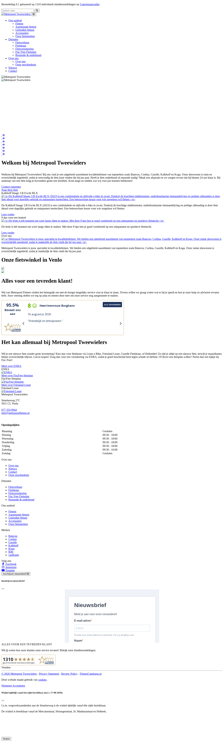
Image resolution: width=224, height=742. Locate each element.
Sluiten (6, 738)
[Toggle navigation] (33, 14)
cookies (42, 679)
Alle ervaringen (112, 304)
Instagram (10, 567)
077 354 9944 (9, 409)
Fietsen (19, 23)
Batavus (12, 536)
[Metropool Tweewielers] (16, 14)
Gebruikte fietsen (24, 29)
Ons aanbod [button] (15, 20)
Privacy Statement (49, 673)
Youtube (10, 570)
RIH (10, 551)
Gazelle (12, 542)
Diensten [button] (13, 39)
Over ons (20, 61)
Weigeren (6, 685)
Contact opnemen (11, 186)
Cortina (12, 539)
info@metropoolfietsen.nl (15, 412)
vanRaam (13, 554)
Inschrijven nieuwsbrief (15, 574)
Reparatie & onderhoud (28, 55)
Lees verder (7, 214)
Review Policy (69, 673)
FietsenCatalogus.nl (91, 673)
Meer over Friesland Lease (16, 384)
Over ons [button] (13, 58)
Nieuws (12, 67)
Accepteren (18, 685)
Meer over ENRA (11, 366)
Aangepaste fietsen (25, 26)
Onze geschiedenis (25, 64)
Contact (12, 70)
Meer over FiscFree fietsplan (17, 375)
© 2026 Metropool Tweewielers (19, 673)
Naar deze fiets (9, 189)
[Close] (2, 588)
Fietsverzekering (24, 48)
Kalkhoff (13, 545)
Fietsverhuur (22, 42)
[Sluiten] (2, 700)
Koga (11, 548)
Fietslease (20, 45)
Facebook (10, 564)
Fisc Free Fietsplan (25, 51)
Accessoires (22, 33)
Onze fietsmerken (25, 36)
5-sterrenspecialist (89, 4)
